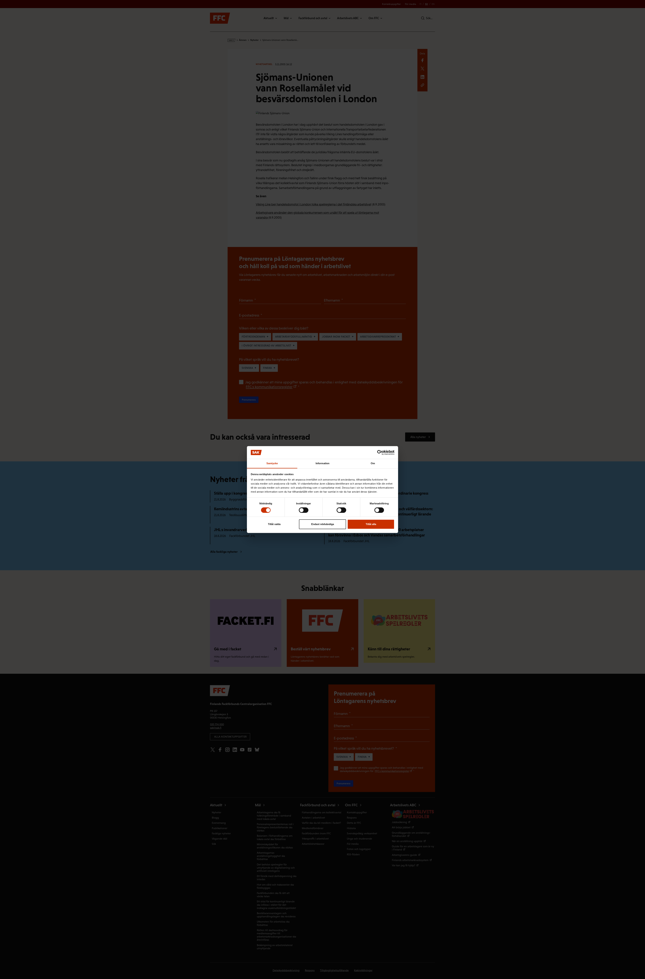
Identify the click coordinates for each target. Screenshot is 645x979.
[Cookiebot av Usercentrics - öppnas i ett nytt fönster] (379, 452)
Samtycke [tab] (272, 463)
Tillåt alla (371, 524)
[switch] (303, 510)
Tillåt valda (274, 524)
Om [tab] (373, 463)
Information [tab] (322, 463)
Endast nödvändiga (322, 524)
